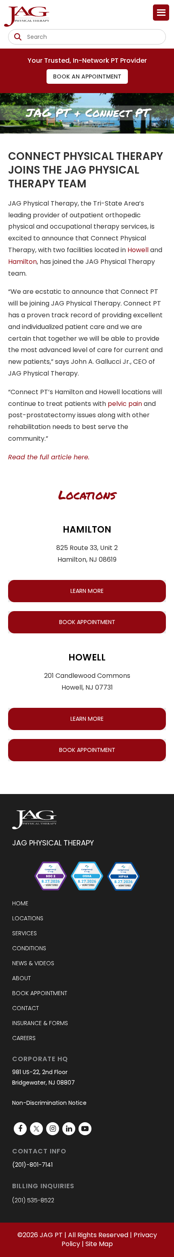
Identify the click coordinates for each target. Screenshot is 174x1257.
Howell (138, 250)
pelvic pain (125, 403)
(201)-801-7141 (32, 1165)
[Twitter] (36, 1128)
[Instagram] (52, 1128)
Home (20, 903)
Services (24, 933)
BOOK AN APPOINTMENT (87, 76)
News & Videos (33, 963)
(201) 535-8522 (33, 1200)
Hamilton (22, 261)
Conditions (29, 948)
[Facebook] (20, 1128)
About (21, 978)
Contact (25, 1008)
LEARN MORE (87, 591)
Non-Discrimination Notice (49, 1103)
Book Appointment (39, 993)
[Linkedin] (68, 1128)
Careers (24, 1038)
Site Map (99, 1244)
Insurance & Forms (40, 1023)
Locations (27, 918)
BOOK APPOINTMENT (87, 622)
